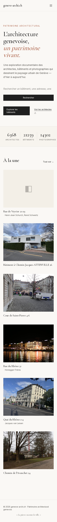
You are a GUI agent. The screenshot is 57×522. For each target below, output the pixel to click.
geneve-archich (12, 5)
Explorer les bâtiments (12, 110)
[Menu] (51, 5)
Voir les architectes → (43, 110)
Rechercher (28, 97)
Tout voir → (48, 162)
